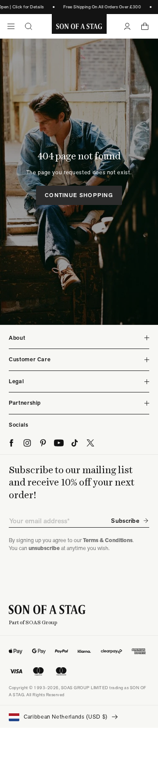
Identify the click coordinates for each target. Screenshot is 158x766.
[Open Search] (28, 26)
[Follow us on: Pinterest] (43, 443)
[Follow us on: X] (90, 443)
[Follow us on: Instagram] (27, 443)
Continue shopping (79, 195)
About (17, 338)
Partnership (25, 402)
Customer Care (29, 359)
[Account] (127, 26)
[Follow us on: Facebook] (11, 443)
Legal (16, 381)
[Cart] (145, 26)
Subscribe (125, 521)
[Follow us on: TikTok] (74, 443)
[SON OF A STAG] (79, 26)
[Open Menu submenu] (11, 26)
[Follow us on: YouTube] (59, 443)
